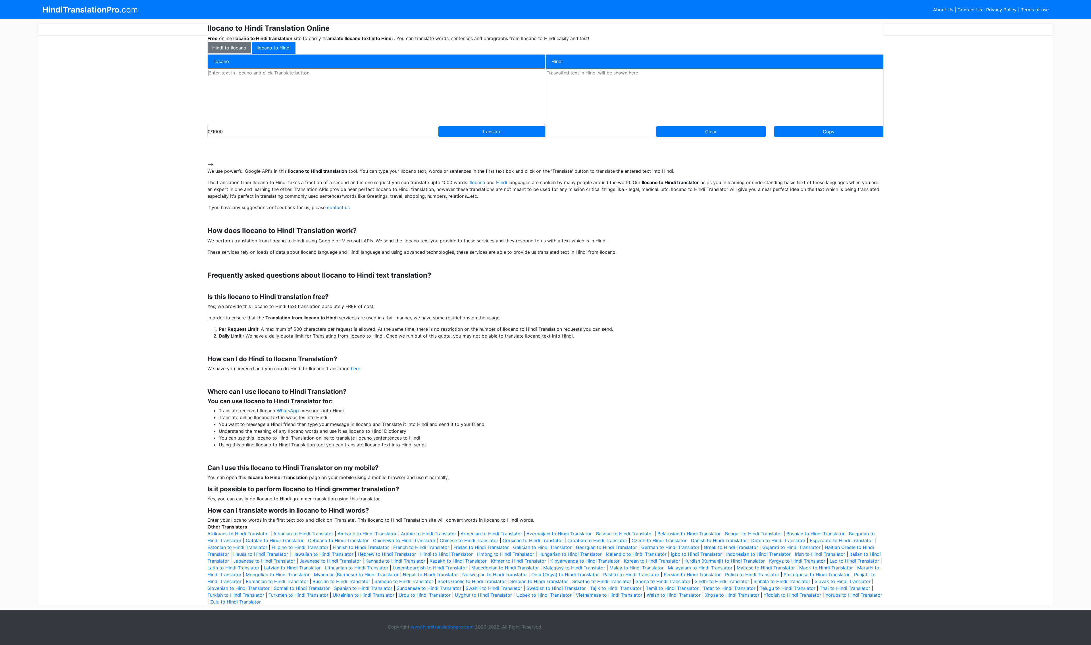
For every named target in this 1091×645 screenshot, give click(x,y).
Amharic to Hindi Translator (367, 533)
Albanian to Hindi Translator (303, 533)
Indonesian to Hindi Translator (758, 554)
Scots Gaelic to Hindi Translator (472, 581)
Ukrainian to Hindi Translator (363, 595)
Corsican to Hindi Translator (533, 540)
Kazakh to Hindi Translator (458, 561)
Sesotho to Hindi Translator (601, 581)
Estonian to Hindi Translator (237, 547)
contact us (338, 207)
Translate (491, 131)
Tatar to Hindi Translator (729, 588)
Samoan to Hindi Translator (403, 581)
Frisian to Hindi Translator (481, 547)
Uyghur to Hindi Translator (483, 595)
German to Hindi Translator (670, 547)
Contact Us (969, 10)
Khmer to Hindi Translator (518, 561)
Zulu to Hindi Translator (235, 602)
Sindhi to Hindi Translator (722, 581)
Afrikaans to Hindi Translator (238, 533)
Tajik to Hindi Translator (616, 588)
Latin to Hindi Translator (233, 568)
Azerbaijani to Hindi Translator (559, 533)
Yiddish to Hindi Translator (792, 595)
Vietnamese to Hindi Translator (609, 595)
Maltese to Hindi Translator (766, 568)
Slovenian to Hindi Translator (238, 588)
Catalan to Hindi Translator (275, 540)
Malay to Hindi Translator (636, 568)
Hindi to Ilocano (229, 48)
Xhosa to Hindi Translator (732, 595)
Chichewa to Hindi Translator (404, 540)
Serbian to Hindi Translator (539, 581)
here (355, 368)
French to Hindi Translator (421, 547)
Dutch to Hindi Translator (778, 540)
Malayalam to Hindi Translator (700, 568)
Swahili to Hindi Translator (494, 588)
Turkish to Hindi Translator (235, 595)
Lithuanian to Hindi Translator (356, 568)
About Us (943, 10)
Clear (711, 131)
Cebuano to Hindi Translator (338, 540)
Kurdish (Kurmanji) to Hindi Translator (724, 561)
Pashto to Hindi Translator (631, 574)
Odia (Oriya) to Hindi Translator (565, 574)
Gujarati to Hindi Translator (791, 547)
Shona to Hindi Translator (663, 581)
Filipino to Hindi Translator (300, 547)
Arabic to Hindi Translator (428, 533)
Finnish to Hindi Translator (361, 547)
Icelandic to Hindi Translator (636, 554)
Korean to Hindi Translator (652, 561)
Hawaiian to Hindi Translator (322, 554)
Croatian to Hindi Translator (597, 540)
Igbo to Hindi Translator (696, 554)
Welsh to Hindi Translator (674, 595)
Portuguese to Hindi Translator (817, 574)
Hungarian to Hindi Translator (570, 554)
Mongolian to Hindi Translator (278, 574)
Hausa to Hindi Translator (260, 554)
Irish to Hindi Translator (820, 554)
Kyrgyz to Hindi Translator (797, 561)
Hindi (501, 182)
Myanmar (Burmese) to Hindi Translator (356, 574)
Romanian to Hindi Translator (277, 581)
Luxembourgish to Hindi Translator (430, 568)
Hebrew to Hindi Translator (387, 554)
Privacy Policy (1001, 10)
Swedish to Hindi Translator (556, 588)
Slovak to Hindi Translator (843, 581)
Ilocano (477, 182)
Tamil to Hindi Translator (672, 588)
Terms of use (1035, 10)
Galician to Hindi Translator (542, 547)
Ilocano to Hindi (274, 48)
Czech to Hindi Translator (659, 540)
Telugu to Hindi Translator (787, 588)
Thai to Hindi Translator (845, 588)
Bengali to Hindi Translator (753, 533)
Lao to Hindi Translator (854, 561)
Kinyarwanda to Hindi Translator (585, 561)
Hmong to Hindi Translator (505, 554)
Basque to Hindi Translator (624, 533)
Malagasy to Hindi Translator (574, 568)
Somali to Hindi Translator (302, 588)
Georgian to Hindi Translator (606, 547)
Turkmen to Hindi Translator (298, 595)
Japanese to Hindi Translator (264, 561)
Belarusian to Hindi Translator (689, 533)
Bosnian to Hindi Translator (815, 533)
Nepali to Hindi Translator (430, 574)
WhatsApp (288, 410)
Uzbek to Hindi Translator (544, 595)
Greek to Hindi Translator (731, 547)
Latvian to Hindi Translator (292, 568)
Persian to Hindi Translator (692, 574)
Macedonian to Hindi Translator (505, 568)
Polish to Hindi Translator (752, 574)
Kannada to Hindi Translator (395, 561)
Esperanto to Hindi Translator (841, 540)
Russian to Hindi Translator (341, 581)
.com (90, 9)
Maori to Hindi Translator (826, 568)
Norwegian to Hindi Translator (494, 574)
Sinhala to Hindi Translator (781, 581)
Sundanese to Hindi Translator (429, 588)
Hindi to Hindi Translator (446, 554)
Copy (828, 131)
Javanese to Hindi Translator (330, 561)
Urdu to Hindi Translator (425, 595)
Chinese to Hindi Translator (469, 540)
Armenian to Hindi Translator (491, 533)
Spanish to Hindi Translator (363, 588)
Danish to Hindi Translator (719, 540)
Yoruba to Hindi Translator (853, 595)
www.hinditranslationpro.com (442, 627)
